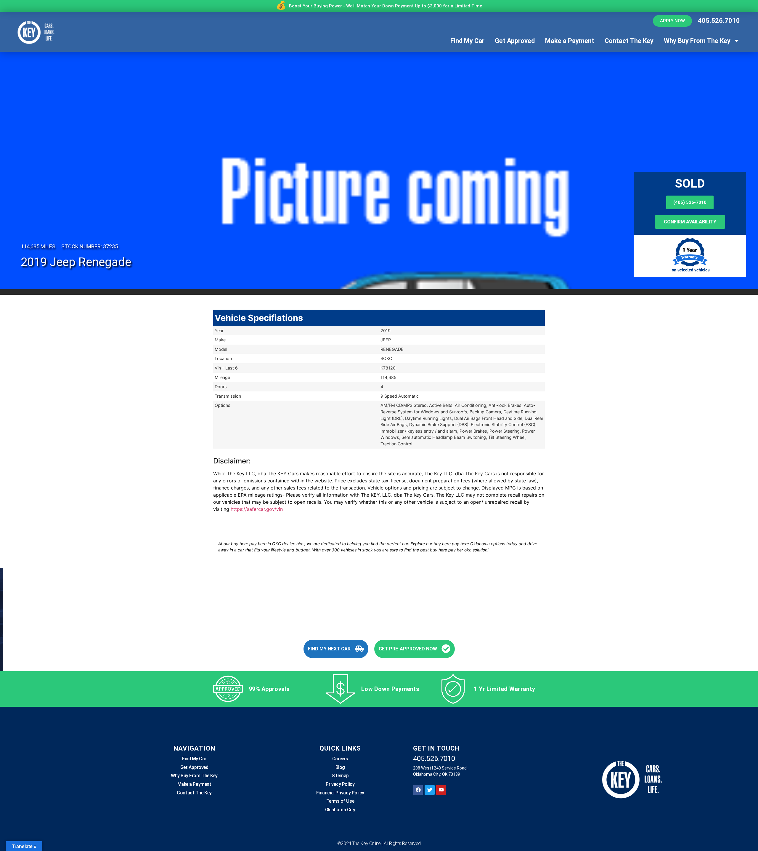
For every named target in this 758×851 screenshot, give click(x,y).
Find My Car (467, 40)
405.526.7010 (719, 20)
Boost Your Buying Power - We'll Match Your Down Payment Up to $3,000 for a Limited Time (385, 6)
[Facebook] (418, 790)
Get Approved (515, 40)
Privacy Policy (340, 784)
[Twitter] (430, 790)
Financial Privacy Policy (340, 793)
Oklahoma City (340, 809)
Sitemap (340, 775)
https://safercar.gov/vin (257, 509)
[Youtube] (441, 790)
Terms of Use (340, 801)
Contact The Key (629, 40)
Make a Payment (569, 40)
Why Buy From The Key (697, 40)
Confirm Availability (690, 222)
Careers (340, 759)
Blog (340, 767)
